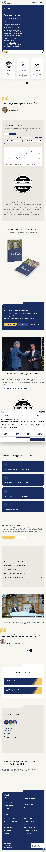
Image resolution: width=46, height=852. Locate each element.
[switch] (17, 434)
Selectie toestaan (22, 439)
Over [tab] (38, 415)
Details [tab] (23, 415)
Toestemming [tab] (8, 415)
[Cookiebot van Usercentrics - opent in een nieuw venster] (39, 412)
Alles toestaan (37, 439)
